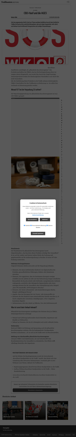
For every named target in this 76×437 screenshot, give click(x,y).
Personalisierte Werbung (39, 225)
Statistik (27, 225)
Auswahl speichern (38, 233)
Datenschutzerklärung (37, 215)
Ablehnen (45, 219)
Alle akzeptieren (32, 219)
